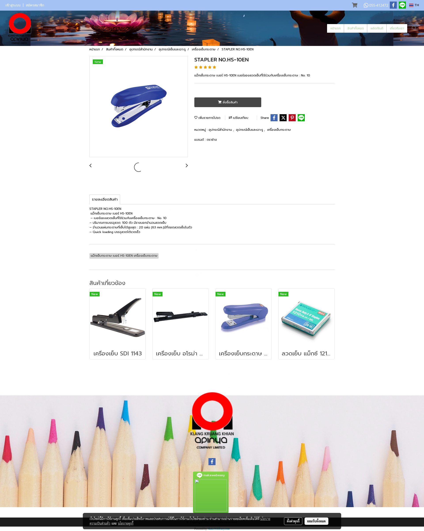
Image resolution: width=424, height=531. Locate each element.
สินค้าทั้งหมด (355, 28)
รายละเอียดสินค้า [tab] (105, 199)
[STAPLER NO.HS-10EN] (138, 106)
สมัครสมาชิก (35, 5)
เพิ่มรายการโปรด (208, 118)
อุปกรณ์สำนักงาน (221, 129)
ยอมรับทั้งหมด (316, 521)
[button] (414, 28)
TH (416, 5)
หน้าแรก (335, 28)
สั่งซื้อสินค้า (229, 102)
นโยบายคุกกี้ (125, 523)
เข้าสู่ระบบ (13, 5)
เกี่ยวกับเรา (397, 28)
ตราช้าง (212, 139)
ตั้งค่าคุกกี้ (293, 521)
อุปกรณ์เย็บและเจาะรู (250, 129)
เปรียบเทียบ (240, 118)
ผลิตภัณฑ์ (377, 28)
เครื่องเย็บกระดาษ (279, 129)
